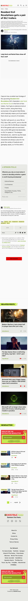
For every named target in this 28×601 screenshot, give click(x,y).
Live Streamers (9, 184)
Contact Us (14, 536)
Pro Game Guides (7, 551)
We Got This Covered (17, 555)
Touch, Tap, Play (6, 562)
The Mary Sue (18, 560)
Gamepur (22, 551)
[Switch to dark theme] (23, 5)
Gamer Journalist (9, 558)
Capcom (6, 221)
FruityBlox (14, 562)
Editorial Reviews (9, 181)
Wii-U (8, 223)
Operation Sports (9, 560)
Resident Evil (15, 221)
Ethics (14, 533)
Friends (7, 187)
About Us (14, 530)
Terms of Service (11, 441)
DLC (10, 221)
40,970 (16, 502)
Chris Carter (7, 29)
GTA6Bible (13, 565)
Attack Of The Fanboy (9, 553)
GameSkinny (18, 558)
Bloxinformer (21, 562)
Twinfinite (15, 551)
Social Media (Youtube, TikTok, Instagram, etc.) (13, 191)
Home (2, 8)
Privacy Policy (17, 441)
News (6, 8)
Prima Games (20, 553)
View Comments (14, 258)
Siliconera (7, 555)
